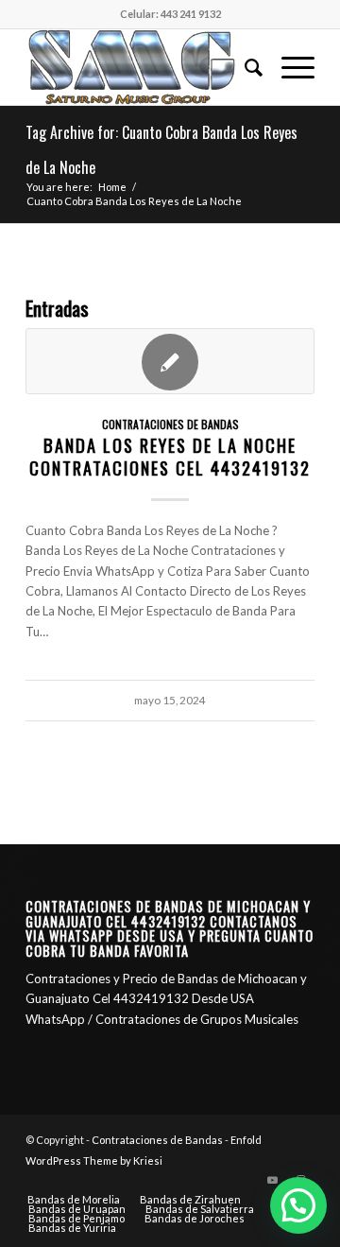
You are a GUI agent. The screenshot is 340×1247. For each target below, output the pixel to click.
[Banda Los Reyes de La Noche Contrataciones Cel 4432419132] (170, 361)
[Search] (244, 67)
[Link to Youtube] (272, 1180)
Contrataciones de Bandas (170, 424)
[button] (298, 1205)
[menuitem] (244, 67)
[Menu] (288, 67)
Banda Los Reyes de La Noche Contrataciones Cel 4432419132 (170, 456)
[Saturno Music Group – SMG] (141, 67)
